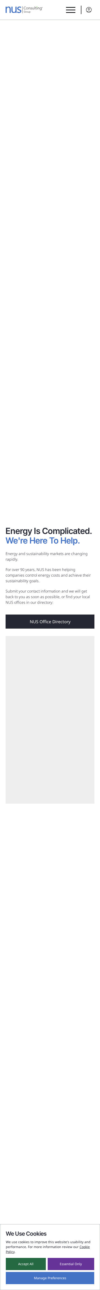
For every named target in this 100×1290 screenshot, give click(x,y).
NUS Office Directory (50, 621)
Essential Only (71, 1264)
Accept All (25, 1264)
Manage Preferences (50, 1278)
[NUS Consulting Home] (24, 9)
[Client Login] (87, 10)
